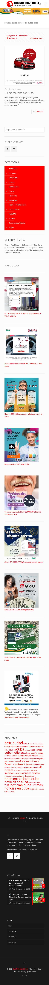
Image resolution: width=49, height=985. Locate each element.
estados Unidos (14, 762)
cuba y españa (30, 753)
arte (25, 743)
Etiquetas (23, 36)
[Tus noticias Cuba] (23, 4)
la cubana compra (21, 770)
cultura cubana (31, 755)
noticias (10, 779)
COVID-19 (12, 750)
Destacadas (14, 187)
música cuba (18, 773)
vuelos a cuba (9, 792)
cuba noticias (14, 753)
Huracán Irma (20, 767)
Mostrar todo (37, 38)
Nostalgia (13, 200)
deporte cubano (16, 759)
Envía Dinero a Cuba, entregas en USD (19, 610)
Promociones (14, 209)
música (8, 773)
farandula (23, 764)
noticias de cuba (16, 782)
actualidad (13, 743)
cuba (20, 749)
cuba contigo (36, 750)
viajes (31, 789)
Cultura (11, 182)
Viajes (11, 227)
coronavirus (15, 746)
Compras (12, 173)
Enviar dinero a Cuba (29, 759)
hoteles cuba (9, 767)
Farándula (13, 196)
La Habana (32, 770)
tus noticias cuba (17, 785)
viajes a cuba (39, 789)
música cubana (31, 773)
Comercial (12, 942)
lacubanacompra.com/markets (17, 717)
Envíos (11, 191)
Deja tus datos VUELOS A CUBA (17, 464)
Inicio (10, 926)
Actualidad (13, 169)
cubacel (27, 750)
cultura (21, 755)
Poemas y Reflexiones (17, 205)
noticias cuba (28, 779)
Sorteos (12, 218)
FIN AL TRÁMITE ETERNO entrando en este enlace (23, 562)
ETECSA (14, 764)
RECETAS (12, 214)
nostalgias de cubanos (25, 776)
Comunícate (13, 178)
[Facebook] (22, 975)
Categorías (11, 36)
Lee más (39, 112)
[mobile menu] (45, 4)
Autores (12, 38)
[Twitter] (26, 975)
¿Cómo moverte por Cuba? (19, 92)
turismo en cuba (34, 782)
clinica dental (32, 744)
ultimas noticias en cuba (23, 786)
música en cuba (10, 776)
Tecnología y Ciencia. (17, 223)
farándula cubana (36, 764)
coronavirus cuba (27, 746)
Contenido (12, 937)
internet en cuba (32, 767)
